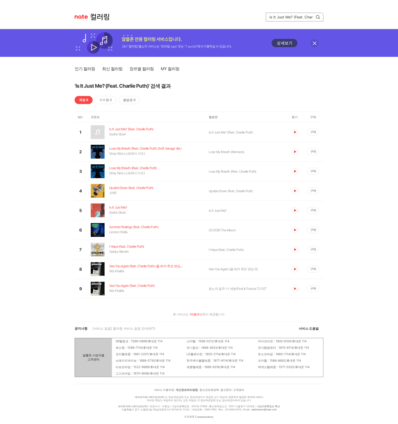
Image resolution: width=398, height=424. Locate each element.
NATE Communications (200, 416)
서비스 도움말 (309, 328)
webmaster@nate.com (264, 409)
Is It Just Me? (217, 210)
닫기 (314, 43)
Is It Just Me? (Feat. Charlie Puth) (231, 132)
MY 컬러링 (170, 68)
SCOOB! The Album (222, 230)
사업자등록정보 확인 (268, 406)
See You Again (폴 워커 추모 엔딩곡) (233, 269)
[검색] (318, 17)
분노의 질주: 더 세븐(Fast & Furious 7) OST (237, 288)
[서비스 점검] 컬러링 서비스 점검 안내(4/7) (124, 328)
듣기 (295, 132)
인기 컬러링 (85, 68)
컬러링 (102, 17)
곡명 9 (83, 100)
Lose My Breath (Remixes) (226, 152)
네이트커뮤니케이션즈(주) (149, 397)
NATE (81, 17)
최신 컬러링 (112, 68)
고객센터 (238, 390)
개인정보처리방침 (187, 390)
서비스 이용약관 (164, 390)
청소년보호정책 (209, 390)
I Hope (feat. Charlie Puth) (226, 250)
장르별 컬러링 (141, 68)
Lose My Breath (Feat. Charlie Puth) (232, 171)
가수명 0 (105, 100)
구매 (313, 132)
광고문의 (225, 390)
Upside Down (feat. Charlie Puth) (231, 191)
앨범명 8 (129, 100)
